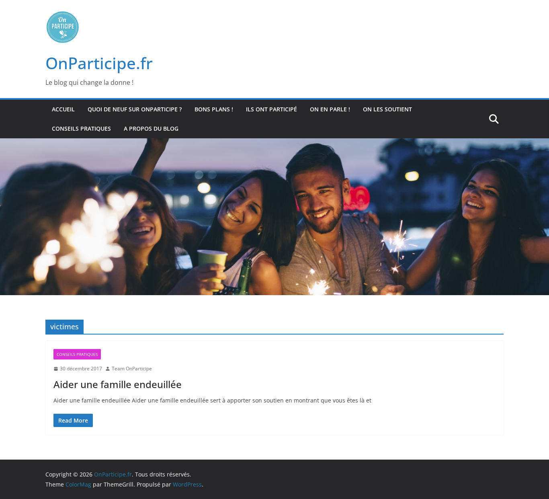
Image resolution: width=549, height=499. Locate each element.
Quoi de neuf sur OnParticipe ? (135, 109)
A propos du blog (151, 128)
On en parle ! (330, 109)
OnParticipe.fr (99, 63)
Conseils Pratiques (81, 128)
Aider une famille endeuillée (117, 384)
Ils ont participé (271, 109)
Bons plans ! (214, 109)
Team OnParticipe (132, 368)
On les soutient (387, 109)
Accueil (63, 109)
